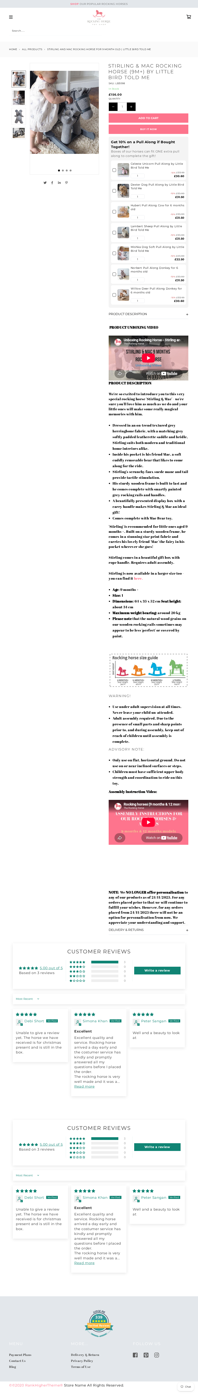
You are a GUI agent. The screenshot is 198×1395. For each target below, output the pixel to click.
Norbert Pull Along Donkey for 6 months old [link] (154, 269)
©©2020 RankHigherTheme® (36, 1385)
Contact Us (17, 1361)
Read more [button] (84, 1086)
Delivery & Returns (126, 930)
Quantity (114, 98)
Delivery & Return (85, 1355)
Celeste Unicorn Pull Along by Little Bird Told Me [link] (157, 165)
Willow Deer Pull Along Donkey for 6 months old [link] (156, 290)
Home (13, 49)
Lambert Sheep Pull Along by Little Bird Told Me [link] (156, 228)
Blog (12, 1367)
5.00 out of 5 (51, 968)
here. (138, 578)
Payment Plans (20, 1355)
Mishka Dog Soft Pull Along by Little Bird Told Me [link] (157, 249)
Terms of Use (80, 1367)
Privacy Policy (82, 1361)
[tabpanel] (64, 119)
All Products (32, 49)
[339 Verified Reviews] (99, 1339)
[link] (123, 170)
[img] (26, 1014)
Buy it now (148, 129)
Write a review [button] (157, 970)
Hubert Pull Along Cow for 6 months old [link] (157, 207)
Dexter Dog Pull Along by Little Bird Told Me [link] (157, 186)
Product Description (128, 314)
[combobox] (55, 31)
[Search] (13, 31)
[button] (133, 176)
